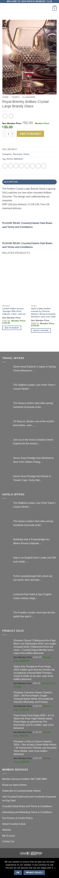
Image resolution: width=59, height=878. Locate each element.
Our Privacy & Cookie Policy (17, 818)
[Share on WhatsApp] (5, 165)
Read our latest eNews (14, 784)
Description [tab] (11, 182)
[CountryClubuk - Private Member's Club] (29, 8)
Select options (41, 330)
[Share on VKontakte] (32, 165)
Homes (15, 97)
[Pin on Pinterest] (27, 165)
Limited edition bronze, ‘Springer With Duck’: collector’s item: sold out (13, 311)
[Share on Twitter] (16, 165)
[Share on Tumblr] (43, 165)
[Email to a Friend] (21, 165)
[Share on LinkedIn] (38, 165)
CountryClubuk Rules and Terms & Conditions (27, 806)
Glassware (28, 97)
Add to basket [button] (12, 328)
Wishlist (6, 829)
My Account (8, 835)
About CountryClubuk (13, 824)
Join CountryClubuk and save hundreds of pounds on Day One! (29, 798)
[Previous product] (11, 116)
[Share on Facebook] (10, 165)
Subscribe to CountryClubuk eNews (21, 790)
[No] (55, 868)
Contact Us (8, 841)
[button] (4, 8)
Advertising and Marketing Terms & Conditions (27, 812)
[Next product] (5, 116)
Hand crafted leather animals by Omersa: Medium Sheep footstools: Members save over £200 (43, 312)
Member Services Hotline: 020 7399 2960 (24, 779)
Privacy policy (34, 872)
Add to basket (30, 134)
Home (5, 97)
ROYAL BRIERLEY (15, 159)
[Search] (49, 8)
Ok (18, 872)
